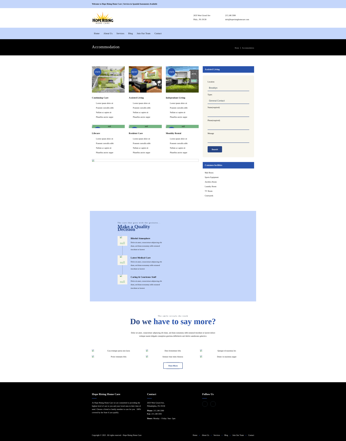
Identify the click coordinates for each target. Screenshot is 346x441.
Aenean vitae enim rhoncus (171, 357)
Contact (158, 33)
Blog (130, 33)
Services (120, 33)
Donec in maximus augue (226, 357)
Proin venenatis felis (117, 357)
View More (173, 366)
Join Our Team (143, 33)
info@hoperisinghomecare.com (237, 20)
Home (96, 33)
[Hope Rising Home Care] (103, 18)
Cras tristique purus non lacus (117, 351)
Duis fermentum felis (172, 351)
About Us (108, 33)
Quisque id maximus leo (225, 351)
